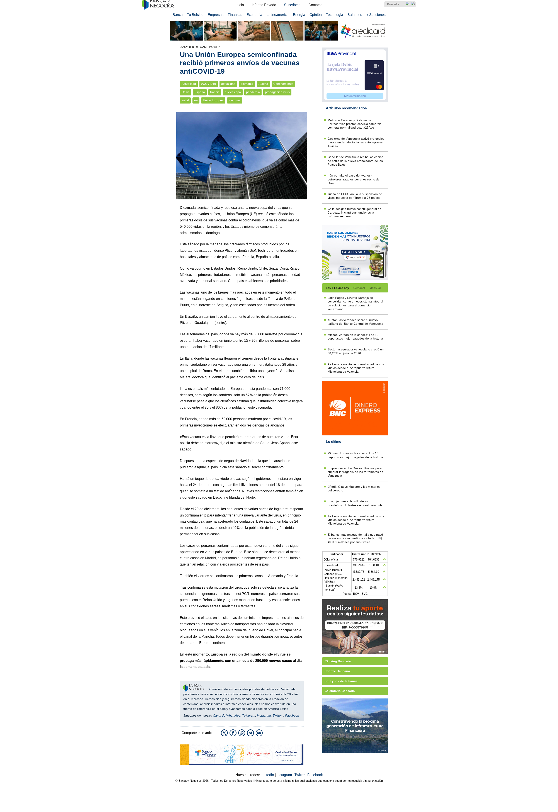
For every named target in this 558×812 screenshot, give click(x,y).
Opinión (316, 15)
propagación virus (277, 92)
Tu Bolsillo (195, 15)
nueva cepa (233, 92)
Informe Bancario (337, 671)
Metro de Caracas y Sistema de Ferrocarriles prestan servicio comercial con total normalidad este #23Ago (355, 123)
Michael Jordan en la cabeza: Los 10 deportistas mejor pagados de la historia (355, 336)
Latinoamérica (278, 15)
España (199, 92)
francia (214, 92)
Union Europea (213, 100)
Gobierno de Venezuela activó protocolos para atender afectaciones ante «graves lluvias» (356, 142)
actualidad (228, 83)
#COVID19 (208, 83)
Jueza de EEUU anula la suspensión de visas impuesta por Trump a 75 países (355, 195)
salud (185, 100)
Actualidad (189, 83)
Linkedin (268, 775)
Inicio (240, 5)
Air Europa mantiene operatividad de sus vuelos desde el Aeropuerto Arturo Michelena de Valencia (356, 368)
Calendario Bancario (340, 691)
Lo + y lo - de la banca (341, 681)
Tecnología (334, 15)
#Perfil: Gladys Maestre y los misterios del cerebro (354, 488)
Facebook (292, 715)
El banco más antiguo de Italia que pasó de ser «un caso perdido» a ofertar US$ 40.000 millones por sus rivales (355, 538)
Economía (254, 15)
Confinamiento (283, 83)
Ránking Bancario (338, 661)
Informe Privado (264, 5)
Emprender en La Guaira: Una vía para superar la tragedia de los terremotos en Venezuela (355, 471)
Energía (299, 15)
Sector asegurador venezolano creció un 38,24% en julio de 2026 (356, 351)
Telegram (248, 715)
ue (196, 100)
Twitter (277, 715)
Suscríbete (292, 5)
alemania (247, 83)
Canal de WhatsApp (226, 715)
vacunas (234, 100)
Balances (354, 15)
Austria (263, 83)
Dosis (185, 92)
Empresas (215, 15)
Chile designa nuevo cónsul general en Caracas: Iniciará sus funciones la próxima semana (354, 212)
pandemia (253, 92)
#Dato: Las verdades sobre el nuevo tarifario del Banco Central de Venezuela (355, 321)
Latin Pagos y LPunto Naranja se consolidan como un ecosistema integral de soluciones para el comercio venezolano (355, 303)
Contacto (315, 5)
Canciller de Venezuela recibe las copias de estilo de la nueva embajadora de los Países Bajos (355, 160)
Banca (178, 15)
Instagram (264, 715)
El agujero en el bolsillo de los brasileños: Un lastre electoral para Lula (355, 503)
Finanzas (235, 15)
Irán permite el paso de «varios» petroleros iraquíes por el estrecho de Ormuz (353, 179)
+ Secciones (376, 15)
